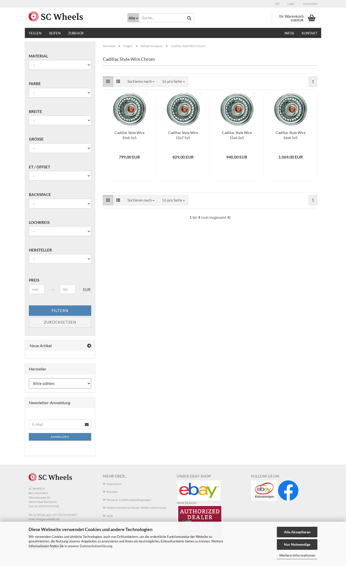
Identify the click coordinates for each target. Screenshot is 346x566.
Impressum (114, 484)
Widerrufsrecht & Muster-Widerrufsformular (137, 508)
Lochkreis (39, 222)
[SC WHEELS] (74, 16)
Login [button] (291, 4)
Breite (35, 111)
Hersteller (40, 250)
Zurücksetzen (60, 322)
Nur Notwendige (297, 544)
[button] (276, 4)
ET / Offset (39, 167)
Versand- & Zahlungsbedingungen (129, 500)
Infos (289, 33)
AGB (110, 516)
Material (38, 56)
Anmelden (60, 437)
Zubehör (76, 33)
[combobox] (141, 81)
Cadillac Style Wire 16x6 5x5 (290, 135)
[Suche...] (189, 18)
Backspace (40, 194)
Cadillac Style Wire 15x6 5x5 (129, 135)
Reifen (55, 33)
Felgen (35, 33)
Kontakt (309, 33)
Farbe (35, 83)
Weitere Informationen (297, 555)
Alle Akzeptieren (297, 532)
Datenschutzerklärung (96, 546)
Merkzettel (309, 4)
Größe (36, 139)
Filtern (60, 310)
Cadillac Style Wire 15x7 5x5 (183, 135)
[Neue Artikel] (89, 346)
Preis (34, 280)
